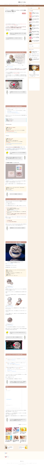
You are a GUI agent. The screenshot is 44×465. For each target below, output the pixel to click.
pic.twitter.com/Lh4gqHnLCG (12, 363)
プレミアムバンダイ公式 (10, 66)
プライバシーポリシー (35, 463)
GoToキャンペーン (9, 463)
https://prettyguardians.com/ (9, 190)
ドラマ (25, 463)
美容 (23, 463)
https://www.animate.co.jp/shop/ (14, 210)
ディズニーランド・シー (17, 463)
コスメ (22, 424)
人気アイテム (25, 424)
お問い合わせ (31, 463)
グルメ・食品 (21, 463)
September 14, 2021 (18, 364)
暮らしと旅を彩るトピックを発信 (22, 5)
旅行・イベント (12, 463)
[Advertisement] (16, 19)
